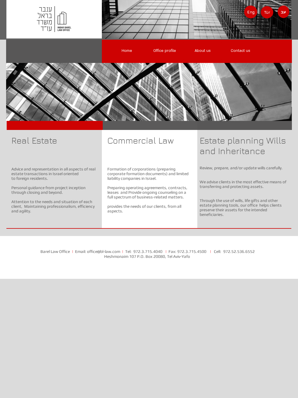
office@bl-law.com (103, 251)
